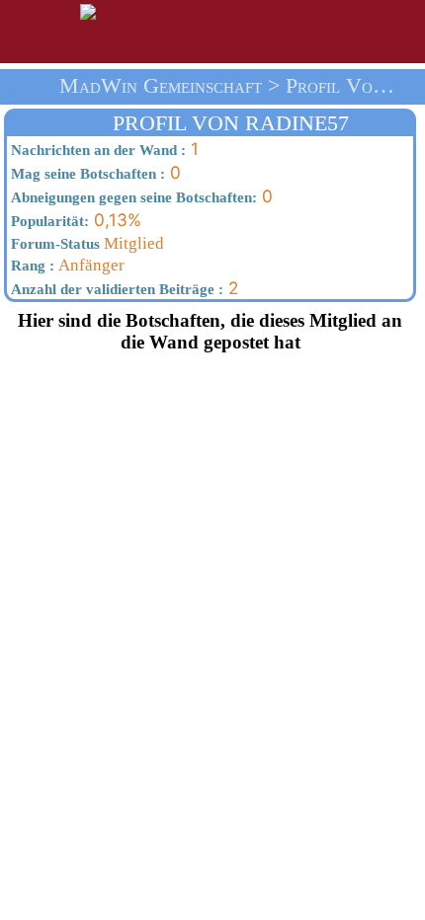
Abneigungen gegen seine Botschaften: (132, 197)
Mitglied (85, 243)
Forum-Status (53, 244)
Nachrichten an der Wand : (96, 150)
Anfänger (66, 265)
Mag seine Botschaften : (86, 174)
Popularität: (48, 221)
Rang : (30, 265)
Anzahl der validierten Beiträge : (115, 289)
